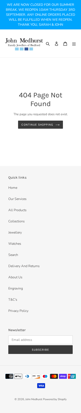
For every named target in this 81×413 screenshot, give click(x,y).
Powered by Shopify (55, 399)
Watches (14, 243)
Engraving (15, 288)
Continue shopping (37, 124)
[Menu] (74, 43)
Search (13, 255)
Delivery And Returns (24, 266)
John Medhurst (33, 399)
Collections (16, 221)
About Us (15, 277)
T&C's (12, 299)
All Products (17, 210)
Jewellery (15, 232)
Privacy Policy (18, 311)
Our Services (17, 199)
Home (12, 187)
